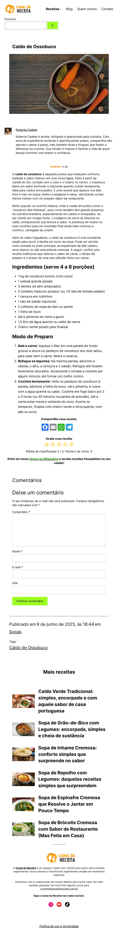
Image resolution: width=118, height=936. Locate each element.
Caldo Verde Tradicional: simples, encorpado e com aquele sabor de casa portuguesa (67, 701)
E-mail (17, 567)
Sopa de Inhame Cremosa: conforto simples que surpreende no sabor (67, 754)
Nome (17, 551)
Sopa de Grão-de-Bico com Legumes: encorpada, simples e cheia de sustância (71, 729)
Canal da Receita (26, 867)
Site (15, 583)
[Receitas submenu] (60, 9)
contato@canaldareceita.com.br (59, 888)
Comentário (21, 512)
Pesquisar (10, 18)
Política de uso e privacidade (59, 926)
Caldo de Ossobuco (28, 647)
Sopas (15, 631)
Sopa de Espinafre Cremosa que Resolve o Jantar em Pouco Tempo (69, 804)
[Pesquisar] (52, 25)
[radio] (46, 445)
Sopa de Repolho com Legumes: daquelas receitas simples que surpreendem (69, 779)
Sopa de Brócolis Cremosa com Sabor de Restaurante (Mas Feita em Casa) (68, 829)
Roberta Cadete (26, 129)
